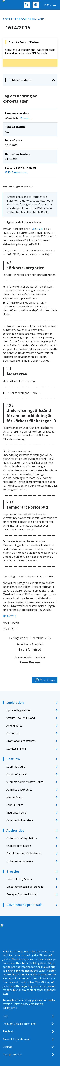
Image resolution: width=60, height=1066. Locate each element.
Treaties (12, 871)
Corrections (13, 733)
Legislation (15, 702)
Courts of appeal (16, 774)
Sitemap (7, 1047)
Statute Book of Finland (24, 19)
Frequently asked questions (19, 1024)
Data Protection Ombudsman (23, 853)
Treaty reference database (22, 894)
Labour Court (14, 805)
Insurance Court (16, 812)
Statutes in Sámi (16, 748)
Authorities (15, 830)
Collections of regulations (21, 838)
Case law (13, 759)
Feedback (8, 1031)
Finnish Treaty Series (19, 879)
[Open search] (27, 5)
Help (5, 1016)
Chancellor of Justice (18, 845)
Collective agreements (19, 861)
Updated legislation (18, 710)
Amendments (14, 725)
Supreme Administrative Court (24, 782)
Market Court (14, 797)
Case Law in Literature (19, 820)
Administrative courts (19, 789)
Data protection (12, 1054)
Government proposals (24, 905)
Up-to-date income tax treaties (24, 886)
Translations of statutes (21, 741)
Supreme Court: (15, 766)
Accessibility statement (16, 1039)
